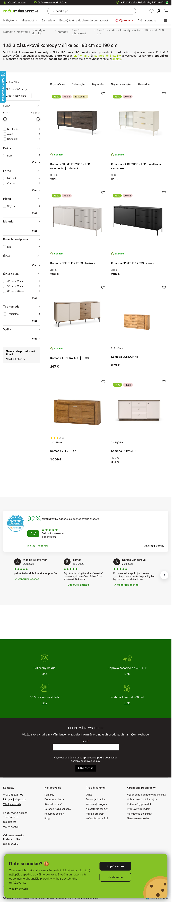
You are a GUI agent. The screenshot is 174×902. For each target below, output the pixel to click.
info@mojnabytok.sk (14, 799)
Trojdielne (23, 313)
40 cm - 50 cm (23, 281)
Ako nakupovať (53, 804)
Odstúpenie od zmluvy (139, 813)
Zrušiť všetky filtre (16, 95)
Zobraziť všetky (154, 546)
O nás (89, 794)
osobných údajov (90, 760)
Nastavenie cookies (138, 818)
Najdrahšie (98, 84)
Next (164, 575)
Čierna (23, 183)
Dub (23, 155)
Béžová (23, 178)
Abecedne (144, 84)
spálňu (116, 59)
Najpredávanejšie (121, 84)
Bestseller (23, 138)
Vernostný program (96, 804)
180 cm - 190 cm (15, 89)
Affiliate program (95, 813)
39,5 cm (23, 206)
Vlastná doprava (17, 2)
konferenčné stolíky (107, 55)
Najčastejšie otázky (97, 808)
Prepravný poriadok (138, 808)
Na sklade (23, 129)
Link (44, 673)
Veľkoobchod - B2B (97, 818)
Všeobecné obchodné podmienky (146, 794)
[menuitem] (10, 20)
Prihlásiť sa (85, 768)
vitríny (78, 55)
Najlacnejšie (78, 84)
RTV (87, 55)
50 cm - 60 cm (23, 286)
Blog (47, 818)
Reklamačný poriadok (139, 804)
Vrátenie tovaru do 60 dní (52, 2)
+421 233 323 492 (142, 2)
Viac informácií (18, 888)
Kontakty (49, 794)
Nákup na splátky (54, 813)
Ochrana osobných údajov (142, 799)
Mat (23, 246)
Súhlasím (115, 866)
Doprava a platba (54, 799)
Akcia (23, 134)
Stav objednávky (95, 799)
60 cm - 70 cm (23, 291)
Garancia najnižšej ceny (58, 808)
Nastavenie (115, 877)
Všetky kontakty (12, 804)
